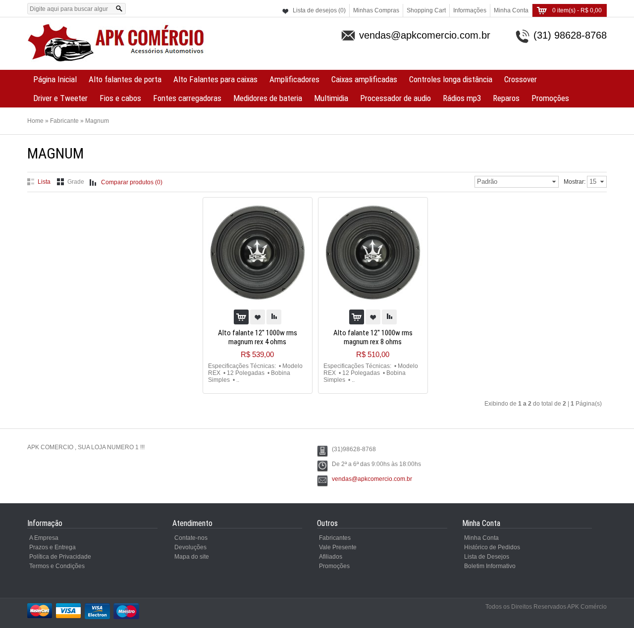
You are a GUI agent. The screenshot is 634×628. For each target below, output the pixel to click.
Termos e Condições (57, 566)
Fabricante (64, 120)
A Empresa (43, 537)
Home (35, 120)
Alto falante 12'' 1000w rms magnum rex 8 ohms (373, 337)
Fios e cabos (120, 98)
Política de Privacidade (60, 556)
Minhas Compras (376, 10)
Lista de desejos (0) (319, 10)
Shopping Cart (426, 10)
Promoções (550, 98)
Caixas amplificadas (364, 79)
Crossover (520, 79)
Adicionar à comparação (273, 317)
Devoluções (190, 547)
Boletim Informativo (490, 566)
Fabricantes (335, 537)
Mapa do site (191, 556)
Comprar (241, 317)
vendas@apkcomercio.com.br (372, 478)
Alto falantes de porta (125, 79)
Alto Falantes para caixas (215, 79)
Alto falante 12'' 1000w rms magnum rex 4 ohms (257, 337)
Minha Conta (511, 10)
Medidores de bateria (267, 98)
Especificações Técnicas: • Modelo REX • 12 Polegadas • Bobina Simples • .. (255, 373)
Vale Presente (338, 547)
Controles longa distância (450, 79)
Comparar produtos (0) (131, 182)
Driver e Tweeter (60, 98)
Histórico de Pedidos (492, 547)
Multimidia (331, 98)
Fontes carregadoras (187, 98)
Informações (469, 10)
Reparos (506, 98)
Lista (44, 181)
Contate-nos (191, 537)
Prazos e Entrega (52, 547)
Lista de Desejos (486, 556)
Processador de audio (395, 98)
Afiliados (330, 556)
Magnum (97, 120)
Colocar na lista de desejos (257, 317)
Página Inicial (55, 79)
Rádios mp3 (462, 98)
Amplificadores (294, 79)
